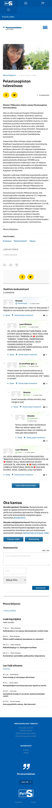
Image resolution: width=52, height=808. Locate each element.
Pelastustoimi (20, 241)
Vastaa (7, 315)
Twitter (33, 802)
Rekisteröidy (34, 539)
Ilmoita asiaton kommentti (24, 315)
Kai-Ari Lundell (15, 701)
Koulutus (7, 241)
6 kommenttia (44, 95)
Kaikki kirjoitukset (11, 255)
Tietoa (25, 753)
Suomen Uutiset (26, 731)
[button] (45, 27)
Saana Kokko (13, 683)
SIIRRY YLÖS (25, 782)
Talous (32, 241)
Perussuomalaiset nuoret (26, 736)
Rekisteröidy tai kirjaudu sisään (36, 533)
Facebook (18, 802)
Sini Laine (13, 691)
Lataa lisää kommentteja (26, 485)
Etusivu (26, 750)
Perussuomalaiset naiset (26, 733)
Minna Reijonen (9, 75)
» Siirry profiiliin (9, 611)
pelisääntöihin (19, 518)
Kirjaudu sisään (8, 17)
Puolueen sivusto (26, 728)
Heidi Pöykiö (14, 674)
